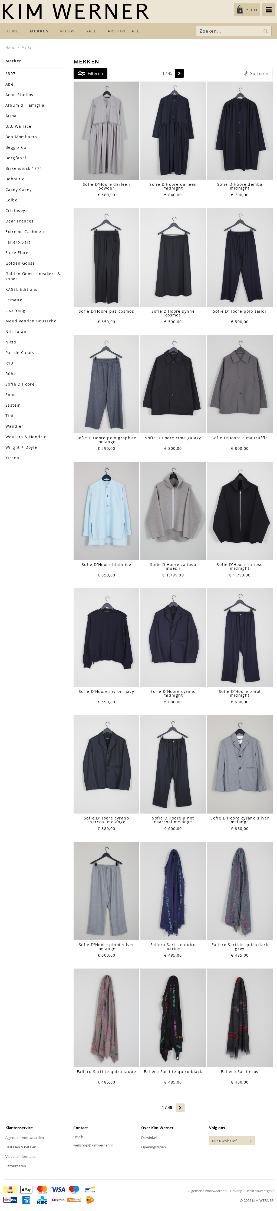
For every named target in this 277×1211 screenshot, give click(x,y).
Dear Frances (19, 221)
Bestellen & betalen (20, 1147)
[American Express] (26, 1199)
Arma (11, 115)
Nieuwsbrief (224, 1140)
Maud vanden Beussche (31, 320)
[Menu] (268, 10)
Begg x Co (16, 147)
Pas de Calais (19, 352)
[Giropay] (10, 1199)
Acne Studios (19, 94)
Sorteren (259, 73)
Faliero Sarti (18, 242)
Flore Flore (16, 252)
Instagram (223, 1155)
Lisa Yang (15, 310)
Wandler (14, 426)
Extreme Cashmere (25, 231)
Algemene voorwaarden (24, 1137)
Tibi (9, 415)
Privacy (236, 1190)
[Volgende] (179, 73)
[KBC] (42, 1199)
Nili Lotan (16, 331)
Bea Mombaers (21, 136)
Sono (10, 394)
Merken (39, 30)
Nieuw (67, 30)
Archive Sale (124, 30)
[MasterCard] (42, 1189)
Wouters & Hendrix (25, 436)
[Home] (119, 11)
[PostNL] (90, 1199)
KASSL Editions (21, 289)
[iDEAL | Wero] (10, 1189)
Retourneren (15, 1165)
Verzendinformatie (20, 1156)
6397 (10, 73)
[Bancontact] (90, 1189)
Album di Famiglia (25, 105)
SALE (91, 30)
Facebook (213, 1155)
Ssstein (13, 405)
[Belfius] (58, 1199)
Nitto (10, 342)
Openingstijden (153, 1147)
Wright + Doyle (21, 447)
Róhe (10, 373)
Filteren (95, 73)
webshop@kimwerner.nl (93, 1145)
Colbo (11, 200)
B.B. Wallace (18, 126)
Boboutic (14, 178)
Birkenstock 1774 (23, 168)
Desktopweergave (259, 1190)
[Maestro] (74, 1189)
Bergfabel (16, 157)
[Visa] (58, 1189)
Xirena (12, 457)
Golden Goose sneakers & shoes (32, 276)
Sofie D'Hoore (20, 384)
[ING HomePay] (74, 1199)
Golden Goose (20, 263)
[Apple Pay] (26, 1189)
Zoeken (265, 31)
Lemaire (14, 299)
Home (12, 30)
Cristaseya (16, 210)
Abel (10, 84)
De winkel (149, 1137)
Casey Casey (18, 189)
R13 (9, 363)
